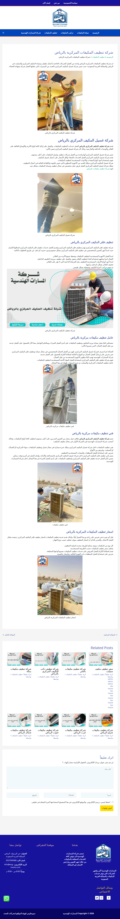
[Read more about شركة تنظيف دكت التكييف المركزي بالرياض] (46, 659)
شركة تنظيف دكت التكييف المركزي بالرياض (49, 671)
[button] (3, 33)
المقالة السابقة (110, 634)
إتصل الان (46, 3)
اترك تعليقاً (109, 674)
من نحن (57, 3)
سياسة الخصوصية (70, 3)
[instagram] (103, 898)
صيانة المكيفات (83, 32)
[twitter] (97, 898)
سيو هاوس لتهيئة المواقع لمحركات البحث (19, 913)
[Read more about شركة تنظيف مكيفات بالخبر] (74, 659)
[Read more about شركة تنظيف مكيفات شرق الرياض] (101, 720)
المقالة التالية (9, 634)
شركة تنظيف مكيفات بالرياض (98, 168)
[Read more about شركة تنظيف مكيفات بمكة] (19, 659)
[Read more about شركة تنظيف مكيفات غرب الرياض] (74, 720)
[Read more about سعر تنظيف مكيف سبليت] (101, 659)
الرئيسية (96, 32)
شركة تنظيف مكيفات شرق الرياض (102, 731)
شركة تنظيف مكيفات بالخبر (75, 670)
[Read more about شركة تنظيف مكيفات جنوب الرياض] (46, 720)
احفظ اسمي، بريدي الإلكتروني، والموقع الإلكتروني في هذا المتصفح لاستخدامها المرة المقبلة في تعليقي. (70, 802)
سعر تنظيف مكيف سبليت (104, 670)
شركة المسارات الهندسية (31, 32)
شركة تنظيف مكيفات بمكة (21, 670)
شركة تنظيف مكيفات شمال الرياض (21, 731)
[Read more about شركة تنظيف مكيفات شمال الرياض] (19, 720)
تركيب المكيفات (67, 32)
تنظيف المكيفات (50, 32)
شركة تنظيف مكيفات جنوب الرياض (48, 731)
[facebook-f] (110, 898)
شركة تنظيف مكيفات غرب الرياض (75, 731)
